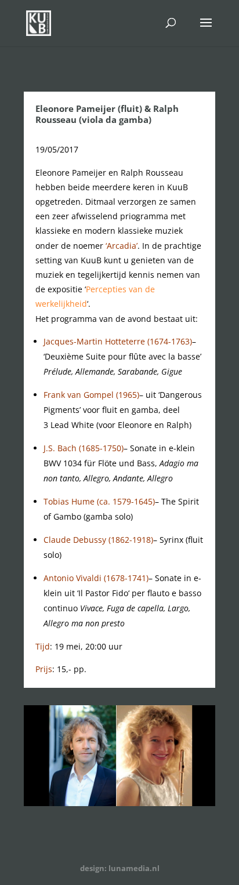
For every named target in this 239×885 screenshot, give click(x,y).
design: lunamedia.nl (120, 868)
